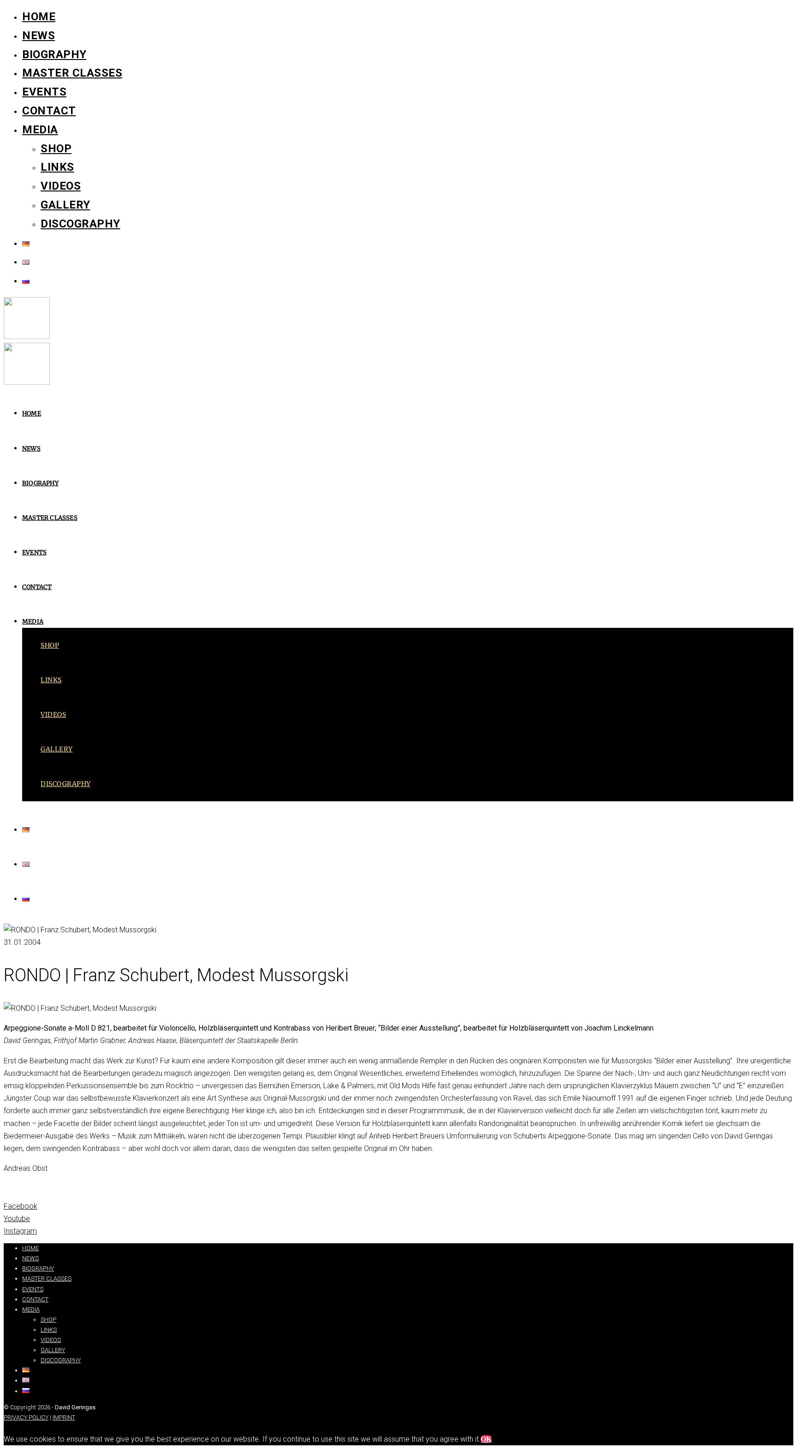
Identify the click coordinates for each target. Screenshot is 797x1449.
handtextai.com (39, 1234)
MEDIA (40, 129)
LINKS (57, 167)
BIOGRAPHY (54, 54)
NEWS (38, 35)
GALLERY (65, 204)
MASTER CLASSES (72, 72)
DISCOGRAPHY (80, 223)
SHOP (56, 148)
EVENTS (44, 91)
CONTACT (49, 110)
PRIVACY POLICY (26, 1417)
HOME (38, 16)
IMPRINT (64, 1417)
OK (486, 1439)
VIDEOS (61, 185)
